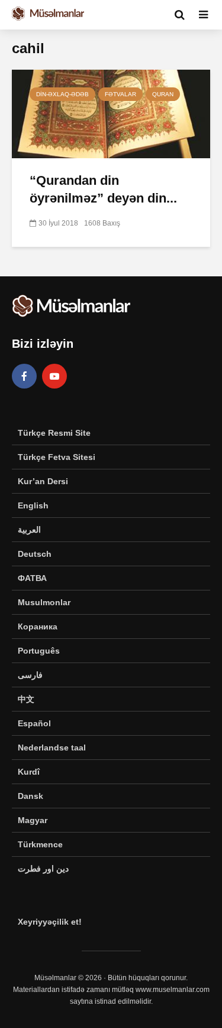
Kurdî (29, 771)
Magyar (32, 820)
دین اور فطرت (43, 868)
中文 (26, 699)
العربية (29, 529)
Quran (162, 94)
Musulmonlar (44, 602)
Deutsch (35, 554)
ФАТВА (32, 578)
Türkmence (40, 844)
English (33, 505)
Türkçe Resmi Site (54, 433)
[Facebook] (24, 376)
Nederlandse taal (52, 747)
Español (34, 723)
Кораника (37, 626)
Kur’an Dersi (43, 481)
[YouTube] (54, 376)
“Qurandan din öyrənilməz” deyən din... (103, 189)
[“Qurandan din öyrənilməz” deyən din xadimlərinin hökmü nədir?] (111, 113)
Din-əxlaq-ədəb (62, 94)
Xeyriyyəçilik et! (50, 921)
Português (39, 650)
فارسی (30, 675)
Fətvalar (120, 94)
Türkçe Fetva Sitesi (56, 457)
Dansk (30, 796)
